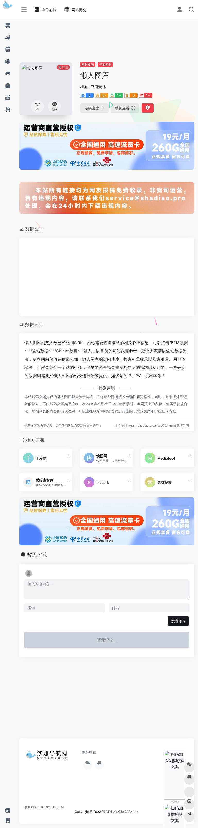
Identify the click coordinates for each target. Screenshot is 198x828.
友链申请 (89, 752)
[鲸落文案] (47, 756)
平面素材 (105, 64)
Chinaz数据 (67, 350)
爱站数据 (40, 350)
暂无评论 (37, 555)
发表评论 (178, 621)
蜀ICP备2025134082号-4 (120, 812)
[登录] (179, 10)
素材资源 (87, 64)
